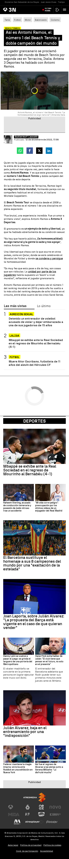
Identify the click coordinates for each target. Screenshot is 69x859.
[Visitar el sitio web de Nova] (55, 807)
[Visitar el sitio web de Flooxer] (51, 821)
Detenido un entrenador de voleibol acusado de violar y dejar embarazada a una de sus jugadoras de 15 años (36, 322)
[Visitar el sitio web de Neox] (41, 807)
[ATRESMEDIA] (34, 797)
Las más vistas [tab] (15, 306)
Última (48, 9)
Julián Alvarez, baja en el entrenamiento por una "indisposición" (25, 731)
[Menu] (65, 9)
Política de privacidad (31, 845)
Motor (28, 20)
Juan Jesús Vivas (48, 2)
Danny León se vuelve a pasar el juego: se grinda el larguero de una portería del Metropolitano (17, 660)
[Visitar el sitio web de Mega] (13, 814)
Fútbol (17, 20)
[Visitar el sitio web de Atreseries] (27, 814)
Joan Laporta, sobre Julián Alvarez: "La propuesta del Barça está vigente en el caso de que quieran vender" (33, 622)
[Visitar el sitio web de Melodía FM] (17, 821)
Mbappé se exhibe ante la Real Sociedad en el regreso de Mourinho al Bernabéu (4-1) (36, 343)
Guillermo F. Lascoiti (26, 137)
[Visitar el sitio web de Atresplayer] (34, 821)
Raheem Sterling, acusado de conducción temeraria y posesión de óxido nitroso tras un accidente (17, 507)
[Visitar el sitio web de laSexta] (27, 807)
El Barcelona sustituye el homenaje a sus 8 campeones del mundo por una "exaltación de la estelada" (32, 563)
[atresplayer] (57, 10)
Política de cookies (52, 845)
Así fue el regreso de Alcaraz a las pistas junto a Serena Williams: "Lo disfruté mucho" (49, 768)
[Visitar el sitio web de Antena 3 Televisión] (13, 807)
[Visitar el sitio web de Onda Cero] (41, 814)
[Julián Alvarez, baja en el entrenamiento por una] (34, 707)
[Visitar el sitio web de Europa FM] (55, 814)
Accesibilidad (46, 851)
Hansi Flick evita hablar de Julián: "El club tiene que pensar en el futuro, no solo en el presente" (49, 660)
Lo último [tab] (44, 306)
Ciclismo (55, 20)
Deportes (34, 421)
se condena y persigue (49, 258)
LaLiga (14, 335)
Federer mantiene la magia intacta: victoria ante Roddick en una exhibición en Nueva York (18, 768)
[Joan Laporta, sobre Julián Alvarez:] (34, 596)
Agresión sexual (21, 314)
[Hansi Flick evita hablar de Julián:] (50, 646)
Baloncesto (41, 20)
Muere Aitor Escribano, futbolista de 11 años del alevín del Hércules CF (34, 363)
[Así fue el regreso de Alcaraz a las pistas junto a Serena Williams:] (50, 754)
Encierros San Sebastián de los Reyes (22, 2)
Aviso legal (13, 845)
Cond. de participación (27, 851)
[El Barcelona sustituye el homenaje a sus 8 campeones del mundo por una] (34, 537)
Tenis (7, 20)
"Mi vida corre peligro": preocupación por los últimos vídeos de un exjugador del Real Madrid (48, 507)
